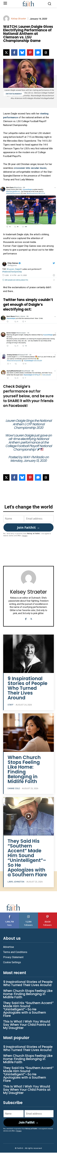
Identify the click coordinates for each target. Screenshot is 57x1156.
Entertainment (14, 94)
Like (9, 914)
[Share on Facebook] (14, 52)
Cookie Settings (12, 962)
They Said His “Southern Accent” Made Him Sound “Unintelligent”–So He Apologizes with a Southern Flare (27, 858)
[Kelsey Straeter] (6, 18)
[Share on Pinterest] (30, 52)
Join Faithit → (28, 527)
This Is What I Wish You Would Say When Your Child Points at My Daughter (27, 1024)
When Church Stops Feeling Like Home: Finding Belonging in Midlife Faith (24, 769)
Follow (28, 914)
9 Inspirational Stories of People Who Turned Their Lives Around (27, 688)
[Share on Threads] (46, 52)
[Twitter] (31, 618)
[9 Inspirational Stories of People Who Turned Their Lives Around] (28, 654)
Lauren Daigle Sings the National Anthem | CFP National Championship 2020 (29, 424)
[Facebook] (26, 618)
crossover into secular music (30, 168)
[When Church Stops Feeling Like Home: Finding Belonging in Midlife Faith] (28, 732)
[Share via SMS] (38, 52)
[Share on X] (6, 52)
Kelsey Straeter (18, 18)
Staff (10, 705)
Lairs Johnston (16, 881)
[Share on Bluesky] (22, 52)
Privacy (24, 536)
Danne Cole (14, 788)
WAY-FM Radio (33, 457)
